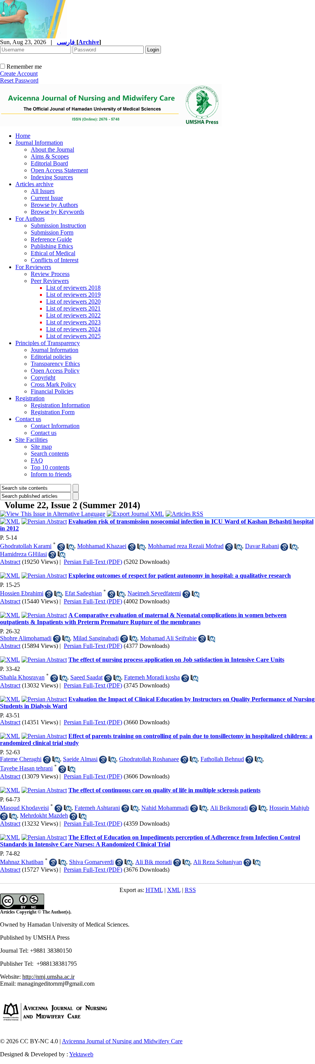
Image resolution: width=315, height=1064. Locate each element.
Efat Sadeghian (83, 593)
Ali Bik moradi (153, 862)
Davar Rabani (262, 546)
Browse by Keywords (57, 211)
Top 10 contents (50, 467)
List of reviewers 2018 (73, 287)
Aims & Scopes (50, 156)
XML (174, 890)
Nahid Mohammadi (165, 808)
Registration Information (60, 405)
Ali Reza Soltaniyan (217, 862)
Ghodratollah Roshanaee (149, 759)
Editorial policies (51, 357)
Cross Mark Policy (53, 384)
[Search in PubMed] (70, 547)
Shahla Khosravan (22, 677)
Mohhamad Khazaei (101, 546)
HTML (154, 890)
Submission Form (52, 232)
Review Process (50, 274)
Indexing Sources (52, 177)
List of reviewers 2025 (73, 336)
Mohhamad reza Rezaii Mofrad (186, 546)
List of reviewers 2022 (73, 315)
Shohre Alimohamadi (25, 638)
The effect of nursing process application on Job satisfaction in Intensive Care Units (176, 659)
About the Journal (52, 149)
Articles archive (34, 184)
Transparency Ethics (55, 363)
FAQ (37, 460)
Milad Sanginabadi (96, 638)
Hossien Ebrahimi (21, 593)
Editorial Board (49, 163)
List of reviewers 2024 (73, 329)
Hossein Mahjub (289, 808)
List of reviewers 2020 (73, 301)
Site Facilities (31, 439)
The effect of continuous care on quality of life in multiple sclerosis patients (164, 790)
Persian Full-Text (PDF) (93, 561)
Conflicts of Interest (54, 260)
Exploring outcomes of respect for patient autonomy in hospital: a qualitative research (179, 575)
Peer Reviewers (50, 281)
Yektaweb (81, 1054)
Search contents (50, 453)
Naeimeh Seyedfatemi (154, 593)
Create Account (19, 73)
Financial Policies (52, 391)
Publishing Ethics (52, 246)
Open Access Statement (59, 170)
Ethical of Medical (53, 253)
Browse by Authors (54, 205)
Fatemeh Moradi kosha (152, 677)
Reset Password (19, 80)
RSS (190, 890)
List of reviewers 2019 (73, 294)
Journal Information (39, 142)
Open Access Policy (55, 370)
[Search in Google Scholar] (61, 547)
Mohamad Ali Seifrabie (168, 638)
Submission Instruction (58, 225)
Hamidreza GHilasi (23, 554)
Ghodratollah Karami (25, 546)
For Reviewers (33, 267)
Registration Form (53, 412)
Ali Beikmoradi (229, 808)
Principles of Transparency (47, 343)
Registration (30, 398)
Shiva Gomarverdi (91, 862)
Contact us (28, 419)
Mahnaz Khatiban (21, 862)
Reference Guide (51, 239)
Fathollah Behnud (222, 759)
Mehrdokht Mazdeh (44, 815)
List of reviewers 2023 (73, 322)
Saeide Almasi (80, 759)
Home (22, 135)
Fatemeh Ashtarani (97, 808)
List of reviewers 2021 (73, 308)
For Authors (30, 218)
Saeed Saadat (86, 677)
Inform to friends (51, 474)
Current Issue (47, 198)
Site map (41, 446)
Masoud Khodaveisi (24, 808)
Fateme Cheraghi (20, 759)
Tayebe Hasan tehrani (26, 768)
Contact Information (55, 426)
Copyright (43, 377)
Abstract (10, 561)
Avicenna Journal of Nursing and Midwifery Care (122, 1041)
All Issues (43, 191)
